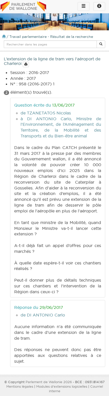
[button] (101, 44)
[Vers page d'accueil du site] (23, 7)
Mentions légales (19, 386)
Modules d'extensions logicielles (61, 386)
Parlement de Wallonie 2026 (49, 382)
